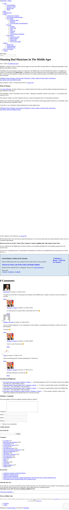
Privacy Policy (56, 499)
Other (4, 459)
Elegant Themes (11, 508)
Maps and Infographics (9, 451)
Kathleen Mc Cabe (8, 322)
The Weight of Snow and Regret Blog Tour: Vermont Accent (19, 479)
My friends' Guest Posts (9, 454)
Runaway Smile (14, 20)
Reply (5, 299)
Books (5, 14)
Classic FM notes (6, 89)
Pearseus (9, 25)
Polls (4, 460)
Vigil (11, 29)
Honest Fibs (13, 40)
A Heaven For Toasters (13, 15)
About (5, 3)
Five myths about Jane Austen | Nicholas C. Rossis (16, 382)
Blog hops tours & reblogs (10, 442)
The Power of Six (15, 37)
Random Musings (8, 465)
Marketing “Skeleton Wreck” (11, 474)
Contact (5, 50)
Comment (3, 411)
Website (2, 421)
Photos (8, 9)
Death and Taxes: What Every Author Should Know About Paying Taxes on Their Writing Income (29, 477)
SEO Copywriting (8, 49)
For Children (10, 18)
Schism (12, 32)
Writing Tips (10, 44)
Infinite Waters (14, 38)
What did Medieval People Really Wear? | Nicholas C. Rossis (19, 385)
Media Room (10, 8)
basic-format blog (39, 267)
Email (2, 417)
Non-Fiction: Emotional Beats (15, 17)
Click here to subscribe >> (7, 492)
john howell (6, 292)
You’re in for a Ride (15, 41)
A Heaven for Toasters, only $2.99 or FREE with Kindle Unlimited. (21, 264)
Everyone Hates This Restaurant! (19, 23)
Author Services (11, 47)
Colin (4, 355)
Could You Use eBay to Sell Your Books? (14, 473)
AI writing (6, 440)
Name (2, 414)
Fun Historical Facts (13, 63)
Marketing (6, 453)
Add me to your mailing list (9, 424)
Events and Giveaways (9, 445)
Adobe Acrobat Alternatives (10, 476)
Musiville (12, 22)
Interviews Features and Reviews (12, 450)
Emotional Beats (11, 46)
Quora (5, 463)
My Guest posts (7, 456)
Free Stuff (6, 446)
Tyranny (12, 26)
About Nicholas (11, 5)
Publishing (6, 462)
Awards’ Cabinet (11, 6)
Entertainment (7, 443)
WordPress (26, 508)
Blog (4, 11)
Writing (5, 43)
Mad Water (13, 28)
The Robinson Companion (17, 34)
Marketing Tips (7, 12)
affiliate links (38, 500)
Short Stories (10, 35)
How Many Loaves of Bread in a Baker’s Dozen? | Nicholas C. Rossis (22, 391)
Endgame (12, 31)
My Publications (7, 457)
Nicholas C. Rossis (12, 307)
